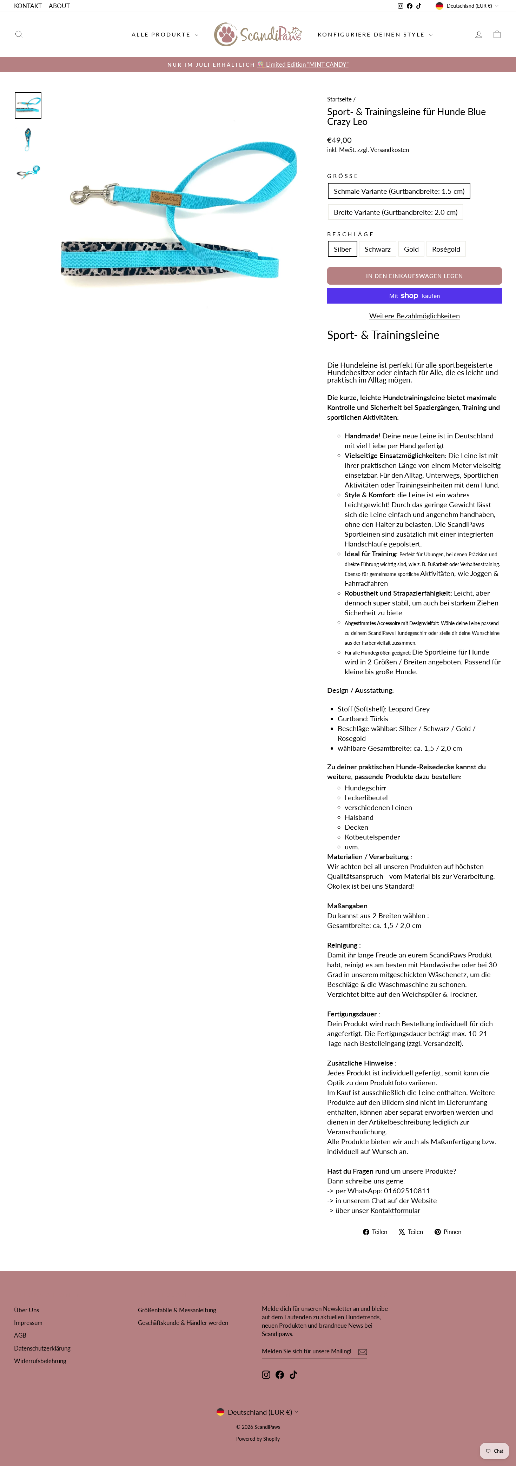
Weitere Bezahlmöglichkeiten (414, 315)
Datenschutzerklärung (42, 1348)
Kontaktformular (395, 1210)
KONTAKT (28, 5)
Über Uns (26, 1310)
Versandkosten (389, 149)
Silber (342, 249)
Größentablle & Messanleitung (177, 1310)
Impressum (28, 1322)
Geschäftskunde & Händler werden (183, 1322)
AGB (20, 1335)
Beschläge (350, 234)
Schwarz (378, 249)
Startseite (339, 99)
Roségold (446, 249)
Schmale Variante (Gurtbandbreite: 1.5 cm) (399, 191)
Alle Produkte (162, 34)
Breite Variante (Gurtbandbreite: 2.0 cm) (395, 212)
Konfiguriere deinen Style (372, 34)
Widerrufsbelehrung (40, 1361)
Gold (411, 249)
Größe (343, 175)
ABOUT (59, 5)
